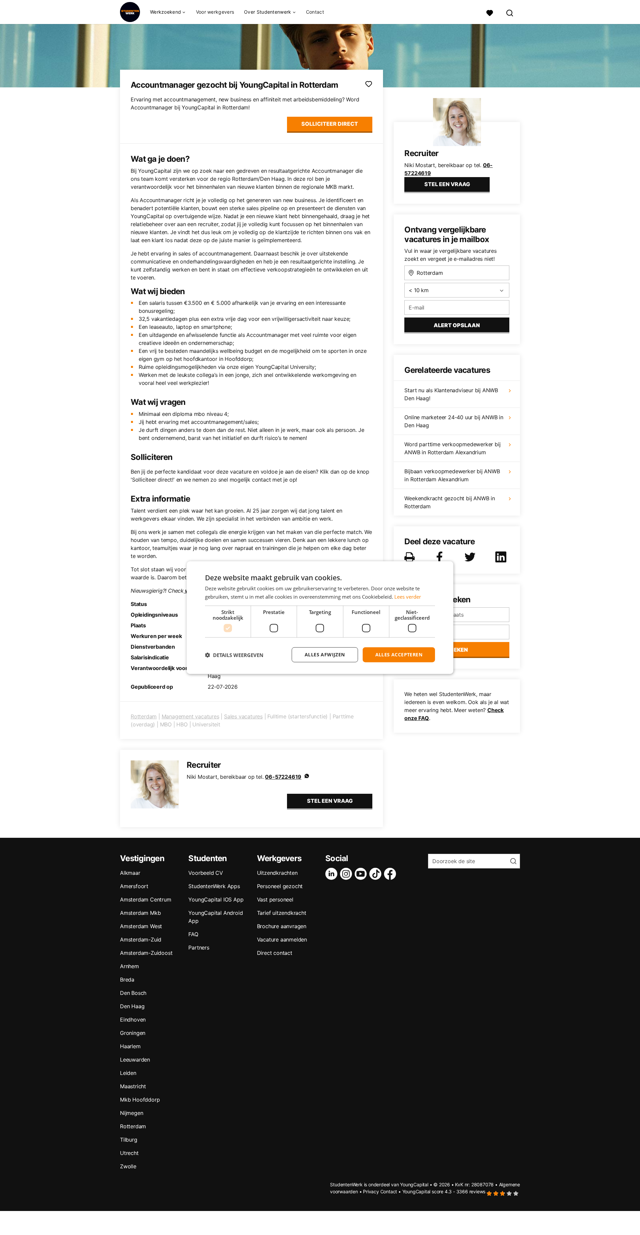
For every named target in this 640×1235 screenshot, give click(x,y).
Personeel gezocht (280, 886)
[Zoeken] (510, 12)
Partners (198, 947)
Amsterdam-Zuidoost (146, 953)
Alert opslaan (457, 325)
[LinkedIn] (332, 874)
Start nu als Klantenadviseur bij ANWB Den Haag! (451, 394)
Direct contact (274, 953)
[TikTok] (376, 874)
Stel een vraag (330, 800)
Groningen (132, 1033)
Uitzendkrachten (277, 872)
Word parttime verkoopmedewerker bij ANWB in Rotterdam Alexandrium (452, 448)
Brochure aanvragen (281, 926)
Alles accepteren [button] (398, 654)
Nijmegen (131, 1113)
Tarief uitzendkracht (281, 912)
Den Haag (132, 1006)
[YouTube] (362, 874)
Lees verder (407, 596)
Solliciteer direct (329, 123)
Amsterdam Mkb (140, 912)
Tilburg (128, 1139)
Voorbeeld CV (205, 872)
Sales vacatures (243, 716)
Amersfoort (134, 886)
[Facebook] (391, 874)
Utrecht (129, 1153)
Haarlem (130, 1046)
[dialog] (320, 617)
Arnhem (129, 966)
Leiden (128, 1073)
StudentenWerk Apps (214, 886)
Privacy (371, 1191)
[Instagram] (347, 874)
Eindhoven (133, 1019)
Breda (127, 979)
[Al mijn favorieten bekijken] (489, 12)
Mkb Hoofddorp (140, 1099)
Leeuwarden (135, 1059)
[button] (234, 655)
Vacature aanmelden (282, 939)
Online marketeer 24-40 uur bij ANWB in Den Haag (453, 421)
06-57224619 (283, 776)
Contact (315, 12)
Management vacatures (190, 716)
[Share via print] (410, 557)
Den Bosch (133, 993)
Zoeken (457, 649)
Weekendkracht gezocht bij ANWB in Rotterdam (449, 502)
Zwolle (128, 1166)
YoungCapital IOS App (215, 899)
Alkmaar (130, 872)
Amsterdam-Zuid (140, 939)
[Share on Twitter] (471, 557)
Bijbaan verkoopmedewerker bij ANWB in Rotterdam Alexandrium (452, 475)
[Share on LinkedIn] (502, 557)
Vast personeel (275, 899)
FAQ (193, 934)
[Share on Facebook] (440, 557)
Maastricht (133, 1086)
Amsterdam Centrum (145, 899)
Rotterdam (144, 716)
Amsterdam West (141, 926)
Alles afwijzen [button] (325, 654)
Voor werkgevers (215, 12)
